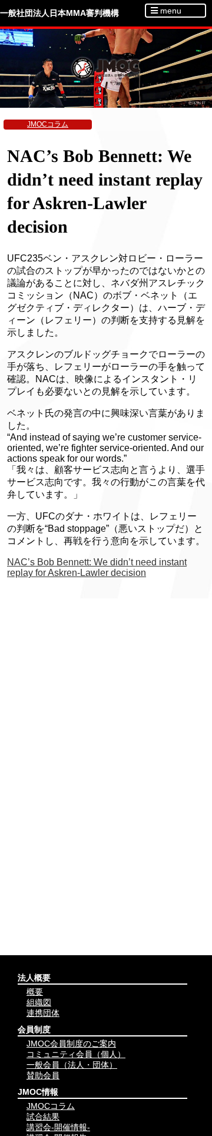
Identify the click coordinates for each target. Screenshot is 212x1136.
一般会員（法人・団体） (71, 1064)
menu (169, 10)
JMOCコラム (47, 124)
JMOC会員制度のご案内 (71, 1043)
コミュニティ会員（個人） (75, 1054)
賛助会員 (42, 1075)
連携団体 (42, 1013)
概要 (34, 991)
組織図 (38, 1002)
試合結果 (42, 1116)
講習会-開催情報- (58, 1127)
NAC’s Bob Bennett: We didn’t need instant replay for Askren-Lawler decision (97, 567)
